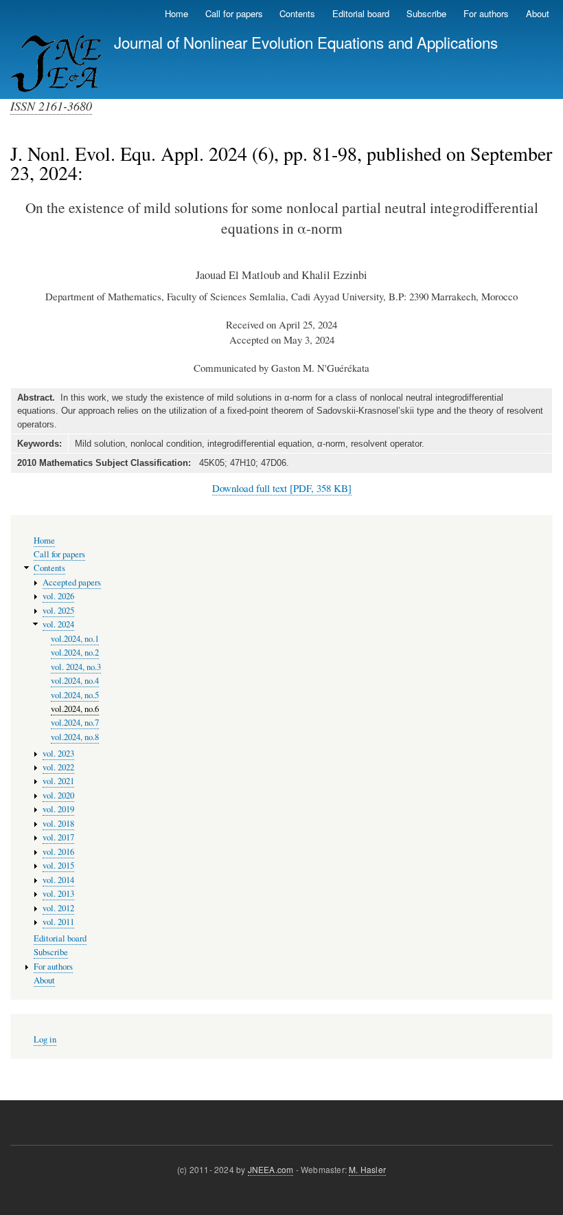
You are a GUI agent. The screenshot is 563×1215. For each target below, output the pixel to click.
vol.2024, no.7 (75, 722)
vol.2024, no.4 (75, 681)
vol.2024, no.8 (75, 737)
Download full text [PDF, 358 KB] (282, 488)
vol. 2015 (58, 865)
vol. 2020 (58, 795)
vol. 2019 (58, 809)
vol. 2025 (58, 610)
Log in (45, 1039)
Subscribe (426, 13)
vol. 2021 (58, 781)
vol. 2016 (58, 852)
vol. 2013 (58, 894)
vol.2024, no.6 (75, 709)
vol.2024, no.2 (75, 652)
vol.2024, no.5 (75, 695)
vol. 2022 (58, 767)
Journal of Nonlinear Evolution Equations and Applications (306, 42)
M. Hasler (367, 1169)
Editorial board (360, 13)
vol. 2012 (58, 908)
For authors (486, 13)
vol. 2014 (58, 880)
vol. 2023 (58, 753)
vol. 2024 (58, 624)
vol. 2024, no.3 (76, 667)
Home (176, 13)
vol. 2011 (58, 922)
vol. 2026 (58, 596)
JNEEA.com (271, 1169)
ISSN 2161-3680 (51, 106)
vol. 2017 (58, 837)
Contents (297, 13)
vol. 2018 (58, 823)
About (537, 13)
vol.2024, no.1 (75, 639)
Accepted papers (72, 582)
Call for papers (234, 13)
